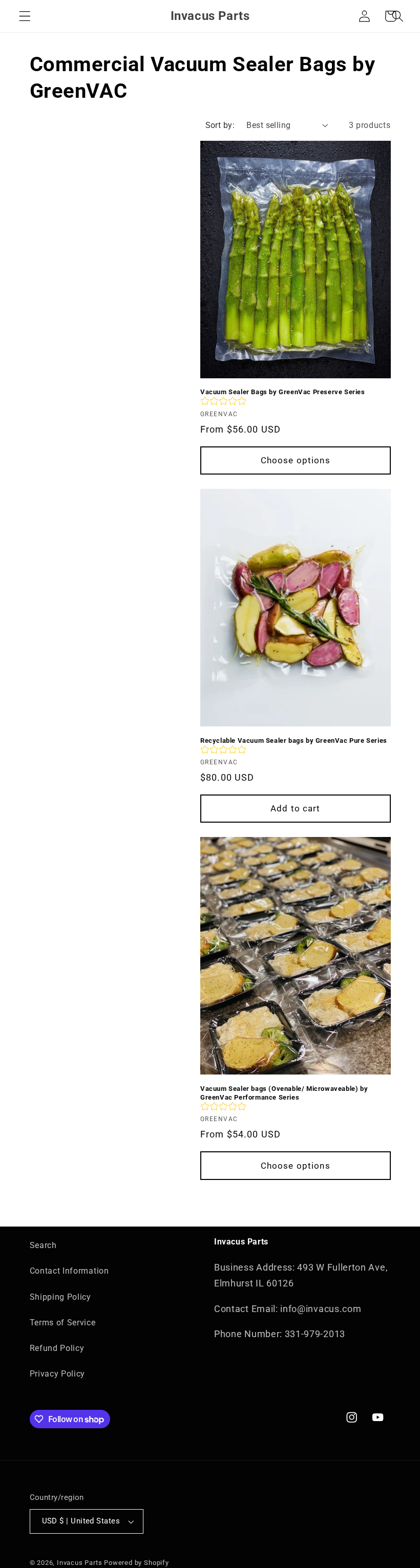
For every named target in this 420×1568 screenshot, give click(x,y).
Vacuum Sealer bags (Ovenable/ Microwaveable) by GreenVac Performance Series (284, 1093)
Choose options (295, 460)
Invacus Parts (79, 1562)
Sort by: (220, 125)
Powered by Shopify (136, 1562)
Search (43, 1245)
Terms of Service (63, 1322)
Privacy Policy (58, 1374)
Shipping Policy (60, 1297)
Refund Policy (57, 1348)
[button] (25, 16)
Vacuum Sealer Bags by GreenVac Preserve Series (282, 392)
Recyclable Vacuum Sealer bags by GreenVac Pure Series (293, 740)
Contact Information (69, 1271)
